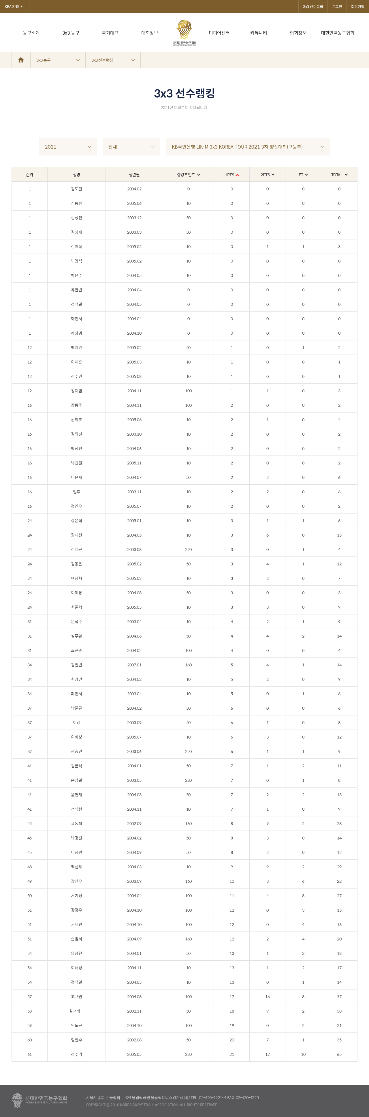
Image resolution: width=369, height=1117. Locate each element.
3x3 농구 (71, 32)
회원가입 (357, 6)
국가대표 (110, 32)
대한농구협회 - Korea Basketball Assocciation (39, 1100)
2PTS (265, 174)
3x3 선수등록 (313, 6)
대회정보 (149, 32)
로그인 (337, 6)
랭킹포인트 (186, 174)
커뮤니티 (258, 32)
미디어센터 (219, 32)
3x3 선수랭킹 (102, 60)
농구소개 (31, 32)
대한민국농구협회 (338, 32)
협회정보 (298, 32)
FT (301, 174)
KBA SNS (12, 6)
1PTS (229, 174)
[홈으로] (21, 60)
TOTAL (337, 174)
